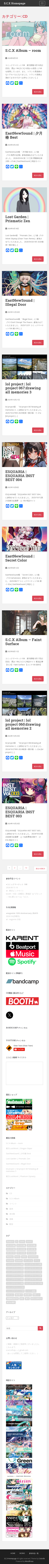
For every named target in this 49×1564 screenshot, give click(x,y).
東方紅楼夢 (11, 1302)
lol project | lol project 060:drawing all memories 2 (23, 724)
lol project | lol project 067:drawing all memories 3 (23, 388)
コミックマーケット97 (33, 1279)
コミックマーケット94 (15, 1276)
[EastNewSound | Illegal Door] (24, 283)
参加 (21, 1298)
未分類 (12, 1214)
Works (22, 1553)
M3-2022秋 (21, 1253)
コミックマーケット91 (33, 1268)
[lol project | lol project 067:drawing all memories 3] (24, 367)
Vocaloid (10, 1260)
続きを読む (38, 92)
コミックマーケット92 (15, 1272)
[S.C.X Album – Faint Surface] (24, 622)
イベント (13, 1203)
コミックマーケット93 (33, 1272)
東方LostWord (36, 1298)
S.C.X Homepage (14, 3)
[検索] (40, 1328)
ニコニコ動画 (31, 1291)
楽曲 (11, 1219)
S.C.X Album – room (23, 50)
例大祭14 (19, 1295)
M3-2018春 (21, 1245)
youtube (19, 1260)
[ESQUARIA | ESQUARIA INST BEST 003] (24, 790)
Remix (17, 1257)
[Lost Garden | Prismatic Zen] (24, 199)
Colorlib (42, 1558)
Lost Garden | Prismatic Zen (17, 218)
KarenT (29, 1241)
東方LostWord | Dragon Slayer (19, 1148)
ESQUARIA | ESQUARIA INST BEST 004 (20, 475)
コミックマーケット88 (15, 1264)
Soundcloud (33, 1257)
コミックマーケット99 (15, 1283)
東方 (27, 1298)
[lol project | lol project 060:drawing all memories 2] (24, 703)
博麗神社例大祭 (12, 1298)
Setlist (24, 1257)
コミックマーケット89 (33, 1264)
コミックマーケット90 (15, 1268)
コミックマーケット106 (15, 1291)
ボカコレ (10, 1295)
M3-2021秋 (11, 1253)
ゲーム (36, 1260)
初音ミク (36, 1295)
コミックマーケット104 (15, 1287)
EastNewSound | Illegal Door (19, 302)
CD (10, 1193)
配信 (11, 1224)
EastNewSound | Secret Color (19, 558)
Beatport (10, 1241)
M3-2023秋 (32, 1253)
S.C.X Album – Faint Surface (23, 641)
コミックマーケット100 (33, 1283)
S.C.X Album (14, 1198)
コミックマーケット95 (33, 1276)
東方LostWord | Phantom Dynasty (20, 1176)
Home (13, 1553)
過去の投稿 (40, 868)
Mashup (10, 1257)
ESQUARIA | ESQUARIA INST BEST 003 (20, 811)
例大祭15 (27, 1295)
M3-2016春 (11, 1245)
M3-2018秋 (32, 1245)
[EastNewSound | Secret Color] (24, 539)
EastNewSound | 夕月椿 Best (24, 135)
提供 (11, 1208)
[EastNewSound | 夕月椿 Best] (24, 116)
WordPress (29, 1561)
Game (22, 1241)
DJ (17, 1241)
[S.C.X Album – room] (24, 33)
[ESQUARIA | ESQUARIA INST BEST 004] (24, 454)
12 (26, 868)
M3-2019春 (11, 1249)
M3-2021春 (32, 1249)
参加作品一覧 (34, 1553)
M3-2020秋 (21, 1249)
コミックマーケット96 (15, 1279)
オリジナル (28, 1260)
